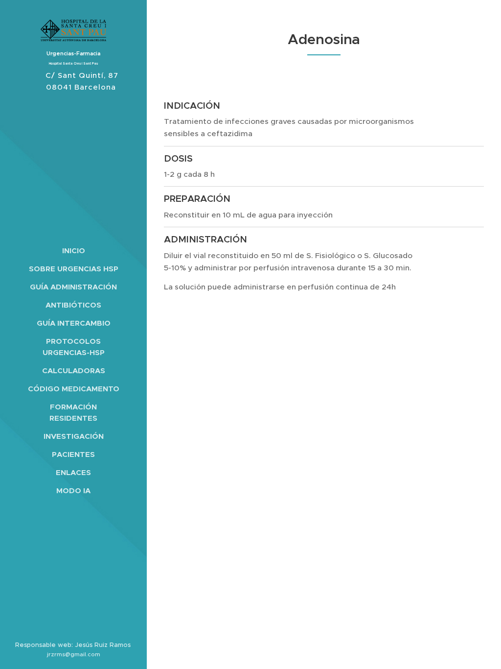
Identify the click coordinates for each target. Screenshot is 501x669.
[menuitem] (73, 250)
